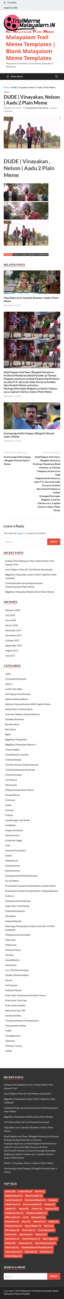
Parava (8, 980)
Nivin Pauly (28, 1230)
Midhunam (11, 944)
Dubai (8, 805)
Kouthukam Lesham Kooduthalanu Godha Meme (30, 885)
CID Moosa (11, 779)
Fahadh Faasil (12, 1204)
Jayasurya (51, 1208)
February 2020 (12, 610)
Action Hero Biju (13, 688)
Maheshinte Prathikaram (18, 900)
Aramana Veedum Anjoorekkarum (22, 714)
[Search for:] (32, 541)
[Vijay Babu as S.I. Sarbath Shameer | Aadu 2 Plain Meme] (32, 283)
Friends (9, 815)
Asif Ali (40, 1191)
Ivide (7, 845)
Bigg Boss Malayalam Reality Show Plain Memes (29, 591)
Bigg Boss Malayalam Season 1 (20, 744)
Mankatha (10, 916)
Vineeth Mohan (13, 1256)
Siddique (10, 1243)
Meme (26, 1221)
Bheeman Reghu (33, 1196)
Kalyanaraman (12, 865)
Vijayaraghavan (13, 1251)
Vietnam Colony (13, 1045)
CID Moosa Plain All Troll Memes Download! (27, 1122)
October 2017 (12, 640)
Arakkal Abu (25, 1191)
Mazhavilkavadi (13, 921)
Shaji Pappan (50, 1239)
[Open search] (56, 76)
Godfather (10, 825)
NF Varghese (12, 1230)
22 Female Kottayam (15, 678)
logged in (21, 533)
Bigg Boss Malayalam (16, 739)
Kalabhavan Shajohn (36, 1213)
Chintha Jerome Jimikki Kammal (21, 764)
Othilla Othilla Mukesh (17, 975)
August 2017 (11, 650)
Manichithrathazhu (15, 911)
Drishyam (10, 800)
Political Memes (13, 990)
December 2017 (13, 630)
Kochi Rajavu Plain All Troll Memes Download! (29, 569)
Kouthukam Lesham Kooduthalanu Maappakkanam (31, 890)
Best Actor (10, 729)
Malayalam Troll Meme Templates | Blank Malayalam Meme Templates (31, 48)
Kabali (8, 855)
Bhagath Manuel (13, 1196)
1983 (8, 673)
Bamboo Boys (12, 724)
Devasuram (11, 784)
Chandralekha (12, 749)
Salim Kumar (12, 1239)
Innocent (50, 1204)
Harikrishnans (12, 835)
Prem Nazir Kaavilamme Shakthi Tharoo (25, 995)
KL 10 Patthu (12, 880)
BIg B (8, 734)
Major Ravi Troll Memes (17, 905)
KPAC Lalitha (12, 1217)
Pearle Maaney (46, 1230)
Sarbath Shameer (31, 1239)
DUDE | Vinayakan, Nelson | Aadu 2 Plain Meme (28, 1163)
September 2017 (13, 645)
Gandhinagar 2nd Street (17, 820)
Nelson (31, 254)
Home (6, 87)
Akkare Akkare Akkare (16, 699)
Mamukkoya (12, 1221)
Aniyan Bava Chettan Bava (18, 709)
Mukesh (53, 1221)
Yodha (8, 1050)
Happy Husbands (14, 830)
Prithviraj (10, 1234)
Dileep (53, 1200)
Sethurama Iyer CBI (15, 1010)
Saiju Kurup (25, 1234)
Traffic (8, 1030)
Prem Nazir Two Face (16, 1000)
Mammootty (38, 1217)
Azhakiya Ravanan (14, 719)
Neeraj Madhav (33, 1226)
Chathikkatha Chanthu (17, 754)
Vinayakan (42, 254)
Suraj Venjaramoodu (45, 1243)
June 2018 (10, 620)
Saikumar (40, 1234)
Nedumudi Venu (13, 1226)
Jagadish (10, 1208)
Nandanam (11, 965)
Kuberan (9, 895)
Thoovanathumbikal (15, 1025)
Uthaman (10, 1040)
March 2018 (11, 625)
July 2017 (10, 655)
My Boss (9, 954)
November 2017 (13, 635)
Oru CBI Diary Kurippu (17, 970)
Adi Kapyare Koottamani (18, 694)
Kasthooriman (12, 870)
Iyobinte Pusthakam (15, 850)
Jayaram (37, 1208)
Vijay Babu (31, 1251)
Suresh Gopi (11, 1247)
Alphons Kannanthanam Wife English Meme (27, 704)
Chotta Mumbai (13, 774)
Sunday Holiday (13, 1015)
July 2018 (10, 615)
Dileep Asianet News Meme (19, 789)
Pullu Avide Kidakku (15, 1005)
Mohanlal (39, 1221)
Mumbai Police (13, 949)
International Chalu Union (37, 108)
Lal (25, 1217)
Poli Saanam (11, 985)
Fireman (9, 810)
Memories (10, 939)
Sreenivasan (25, 1243)
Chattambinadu (13, 759)
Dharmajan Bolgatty (35, 1200)
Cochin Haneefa (13, 1200)
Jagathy (23, 1208)
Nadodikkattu (12, 960)
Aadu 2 (7, 92)
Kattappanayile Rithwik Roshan (21, 875)
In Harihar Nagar (13, 840)
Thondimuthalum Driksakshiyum (22, 1020)
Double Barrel (12, 794)
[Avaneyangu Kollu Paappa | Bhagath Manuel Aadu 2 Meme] (32, 416)
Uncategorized (12, 1035)
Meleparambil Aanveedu (17, 934)
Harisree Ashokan (32, 1204)
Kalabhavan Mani (14, 1213)
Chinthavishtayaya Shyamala (20, 769)
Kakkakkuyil (11, 860)
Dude (24, 254)
